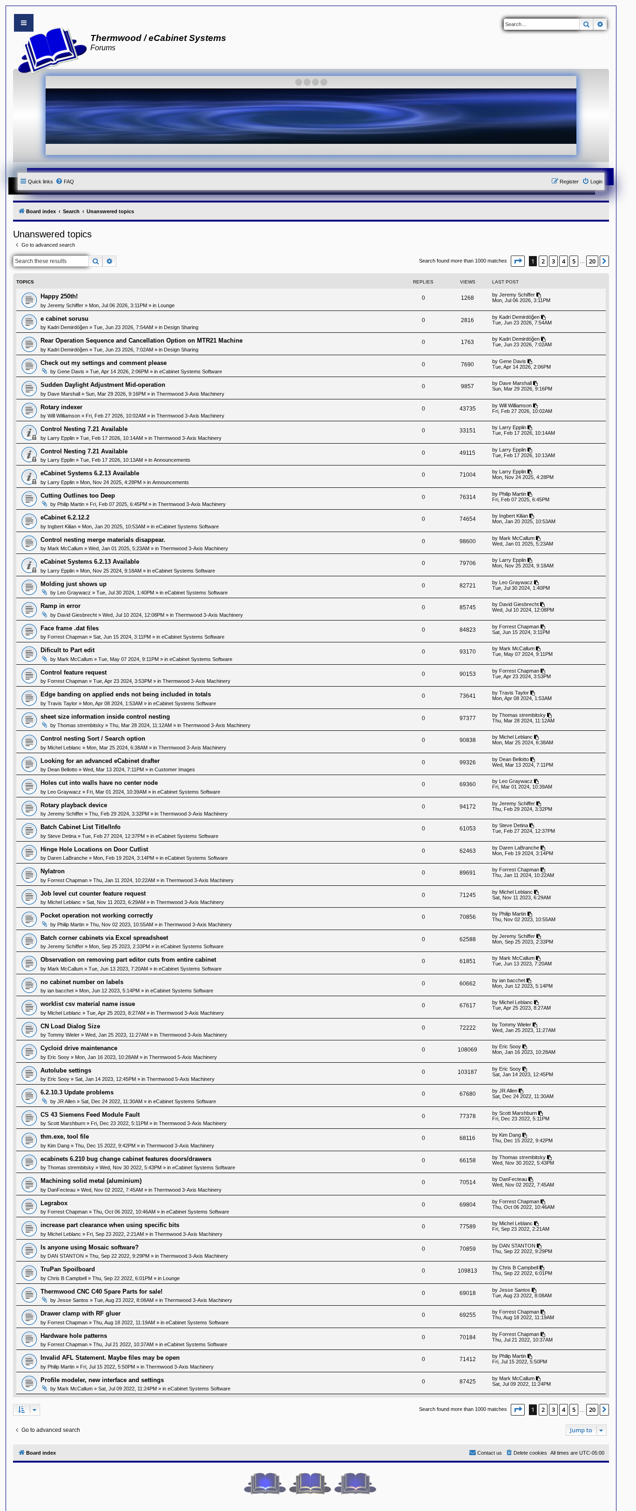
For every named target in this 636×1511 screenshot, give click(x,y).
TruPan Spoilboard (68, 1269)
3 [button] (553, 261)
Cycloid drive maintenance (79, 1048)
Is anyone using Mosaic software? (90, 1247)
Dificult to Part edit (68, 650)
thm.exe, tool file (65, 1136)
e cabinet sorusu (64, 318)
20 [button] (592, 261)
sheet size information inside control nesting (105, 716)
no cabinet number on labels (82, 981)
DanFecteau (61, 1190)
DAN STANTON (65, 1256)
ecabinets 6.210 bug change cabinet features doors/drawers (126, 1158)
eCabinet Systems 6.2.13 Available (90, 473)
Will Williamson (63, 415)
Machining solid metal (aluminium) (91, 1180)
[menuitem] (64, 181)
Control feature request (74, 672)
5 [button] (573, 261)
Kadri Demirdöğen (67, 327)
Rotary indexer (61, 407)
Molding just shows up (74, 583)
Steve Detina (61, 836)
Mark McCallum (65, 548)
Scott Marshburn (66, 1123)
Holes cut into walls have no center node (99, 782)
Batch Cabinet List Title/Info (81, 826)
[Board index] (49, 49)
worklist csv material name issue (88, 1003)
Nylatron (53, 871)
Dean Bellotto (62, 769)
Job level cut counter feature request (93, 893)
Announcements (172, 460)
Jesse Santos (72, 1300)
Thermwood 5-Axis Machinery (183, 1057)
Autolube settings (66, 1070)
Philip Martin (70, 504)
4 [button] (563, 261)
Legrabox (54, 1203)
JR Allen (66, 1101)
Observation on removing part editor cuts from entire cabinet (128, 959)
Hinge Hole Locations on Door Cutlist (94, 849)
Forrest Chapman (67, 637)
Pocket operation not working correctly (97, 915)
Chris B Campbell (67, 1278)
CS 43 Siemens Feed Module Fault (90, 1114)
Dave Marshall (63, 394)
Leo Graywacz (74, 592)
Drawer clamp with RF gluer (81, 1313)
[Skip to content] (24, 23)
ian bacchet (60, 990)
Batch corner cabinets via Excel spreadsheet (104, 937)
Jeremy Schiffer (65, 305)
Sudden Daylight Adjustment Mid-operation (103, 384)
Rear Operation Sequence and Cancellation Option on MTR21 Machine (142, 340)
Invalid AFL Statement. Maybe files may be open (110, 1357)
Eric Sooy (58, 1057)
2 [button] (543, 261)
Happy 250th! (59, 296)
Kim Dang (58, 1145)
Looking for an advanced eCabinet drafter (100, 760)
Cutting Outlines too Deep (78, 495)
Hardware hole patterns (74, 1335)
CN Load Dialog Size (70, 1026)
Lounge (166, 305)
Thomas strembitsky (80, 725)
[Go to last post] (539, 294)
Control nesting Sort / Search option (93, 738)
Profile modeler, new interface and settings (102, 1379)
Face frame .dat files (70, 628)
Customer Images (175, 769)
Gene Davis (70, 371)
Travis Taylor (62, 703)
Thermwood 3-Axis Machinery (190, 394)
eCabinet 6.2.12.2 (65, 517)
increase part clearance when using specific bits (110, 1224)
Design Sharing (181, 327)
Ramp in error (61, 605)
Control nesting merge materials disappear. (103, 539)
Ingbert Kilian (61, 526)
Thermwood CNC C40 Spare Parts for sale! (101, 1291)
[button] (518, 261)
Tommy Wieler (63, 1035)
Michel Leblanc (64, 747)
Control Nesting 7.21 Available (84, 428)
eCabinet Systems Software (190, 371)
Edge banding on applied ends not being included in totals (126, 694)
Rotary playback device (74, 805)
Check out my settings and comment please (104, 362)
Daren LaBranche (67, 858)
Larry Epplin (60, 438)
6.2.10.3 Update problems (77, 1092)
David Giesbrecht (77, 615)
